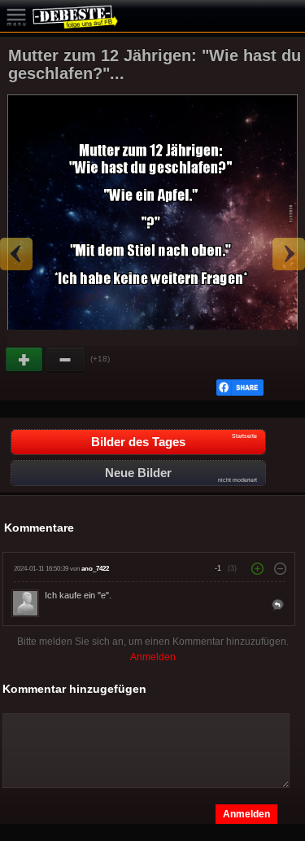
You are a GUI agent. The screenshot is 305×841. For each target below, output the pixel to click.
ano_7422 (95, 568)
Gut (25, 360)
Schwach (66, 360)
